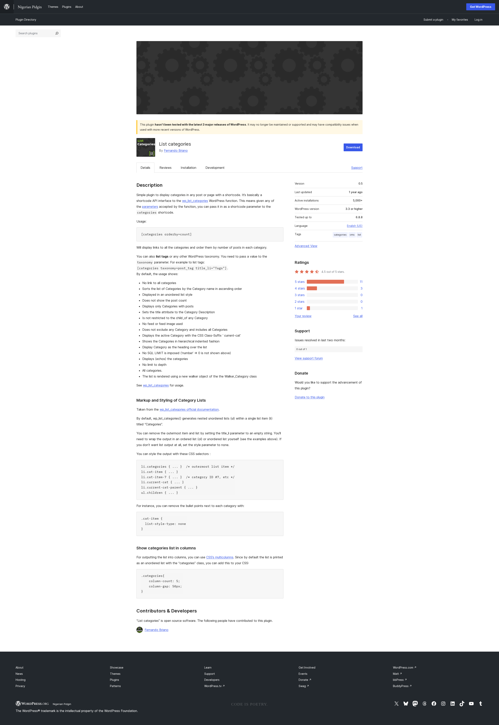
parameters (150, 207)
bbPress (400, 679)
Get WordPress (480, 6)
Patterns (115, 686)
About (19, 667)
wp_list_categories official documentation (189, 409)
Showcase (116, 667)
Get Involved (307, 667)
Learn (207, 667)
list (359, 234)
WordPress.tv (214, 686)
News (19, 673)
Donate (305, 679)
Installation (188, 168)
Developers (211, 679)
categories (340, 234)
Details (145, 168)
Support (357, 168)
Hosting (21, 679)
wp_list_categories (195, 201)
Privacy (20, 686)
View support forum (309, 358)
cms (352, 234)
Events (303, 673)
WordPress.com (405, 667)
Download (353, 147)
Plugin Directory (26, 19)
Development (215, 168)
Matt (397, 673)
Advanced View (306, 246)
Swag (304, 686)
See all (358, 316)
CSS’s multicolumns (219, 557)
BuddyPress (402, 686)
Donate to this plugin (310, 397)
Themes (115, 673)
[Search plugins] (57, 33)
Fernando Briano (176, 150)
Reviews (165, 168)
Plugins (114, 679)
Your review (303, 316)
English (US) (355, 225)
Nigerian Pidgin (62, 704)
